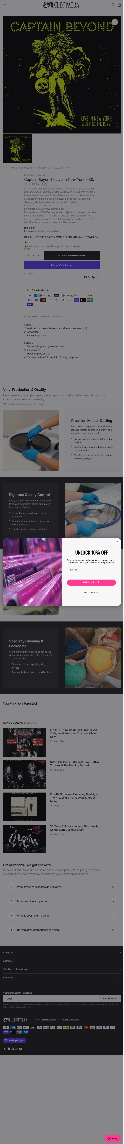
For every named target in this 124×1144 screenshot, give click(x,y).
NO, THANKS (90, 592)
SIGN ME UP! (90, 582)
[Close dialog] (116, 541)
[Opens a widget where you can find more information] (110, 1138)
